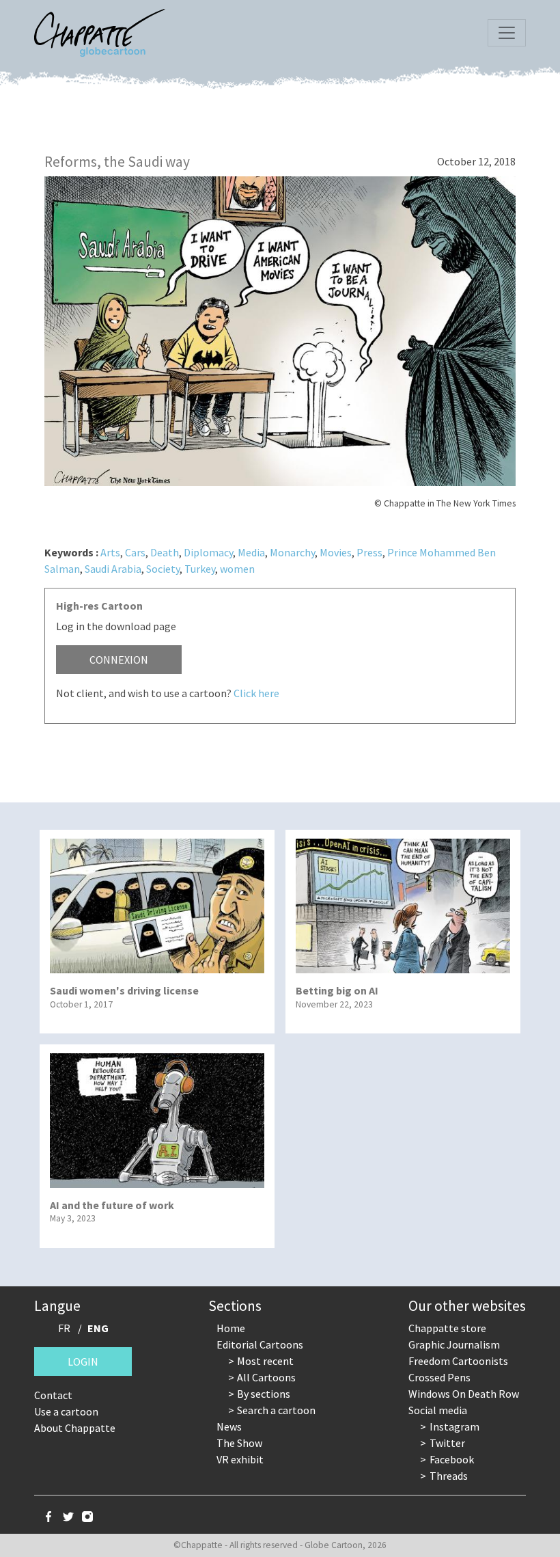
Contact (53, 1395)
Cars (135, 552)
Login (83, 1361)
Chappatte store (447, 1328)
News (229, 1426)
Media (251, 552)
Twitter (447, 1443)
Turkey (199, 569)
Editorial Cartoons (259, 1344)
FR (64, 1328)
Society (163, 569)
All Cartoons (266, 1377)
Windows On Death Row (463, 1393)
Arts (110, 552)
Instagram (454, 1426)
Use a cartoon (66, 1411)
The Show (239, 1443)
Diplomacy (208, 552)
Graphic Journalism (454, 1344)
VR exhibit (240, 1459)
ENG (98, 1328)
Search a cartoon (276, 1410)
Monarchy (292, 552)
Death (164, 552)
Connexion (118, 659)
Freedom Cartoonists (458, 1361)
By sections (263, 1393)
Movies (336, 552)
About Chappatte (74, 1428)
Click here (256, 693)
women (237, 569)
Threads (449, 1475)
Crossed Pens (439, 1377)
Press (369, 552)
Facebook (452, 1459)
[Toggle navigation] (507, 32)
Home (230, 1328)
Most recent (265, 1361)
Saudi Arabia (113, 569)
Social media (437, 1410)
